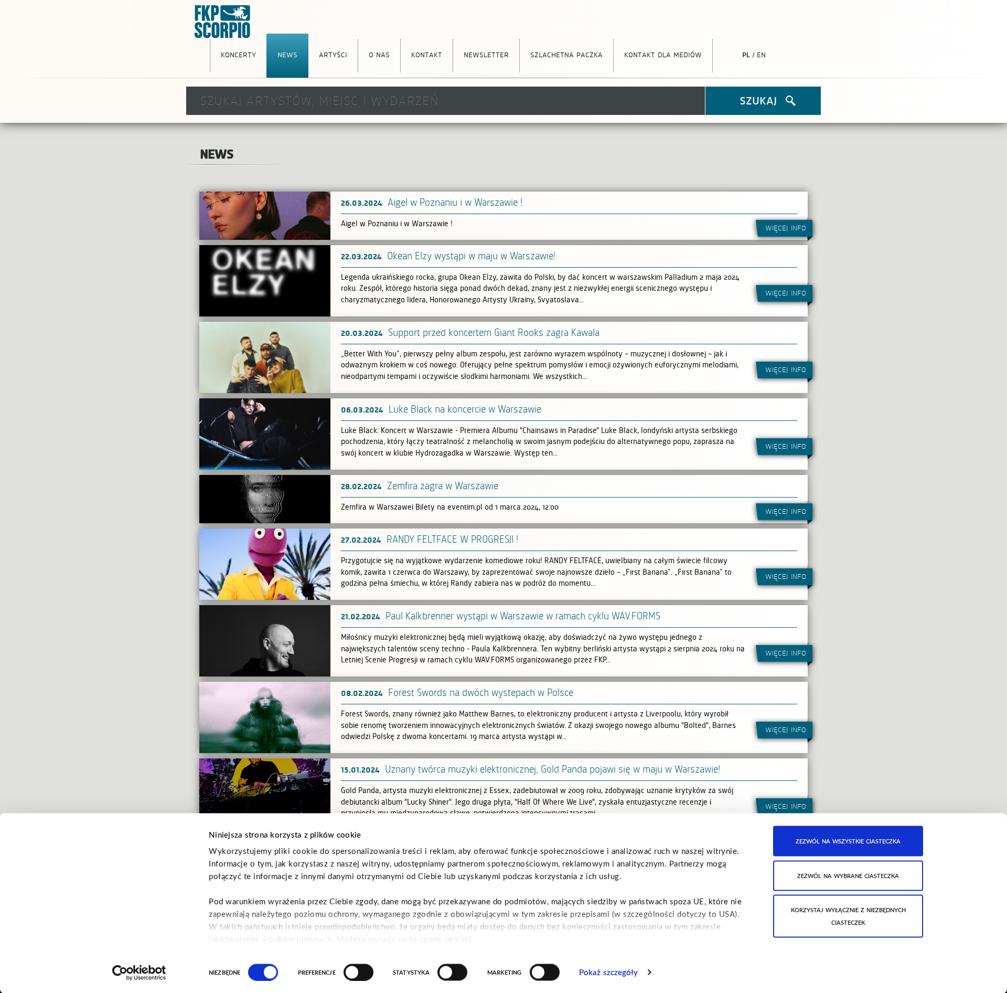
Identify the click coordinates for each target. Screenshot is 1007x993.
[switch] (358, 972)
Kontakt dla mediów (663, 54)
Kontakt (426, 54)
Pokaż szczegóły (608, 972)
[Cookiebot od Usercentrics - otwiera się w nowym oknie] (139, 972)
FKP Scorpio (223, 22)
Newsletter (486, 54)
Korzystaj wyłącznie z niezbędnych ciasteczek (848, 916)
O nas (379, 54)
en (761, 54)
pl (746, 54)
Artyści (333, 54)
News (287, 54)
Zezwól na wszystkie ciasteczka (848, 841)
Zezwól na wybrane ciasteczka (848, 875)
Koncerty (238, 54)
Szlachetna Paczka (566, 54)
